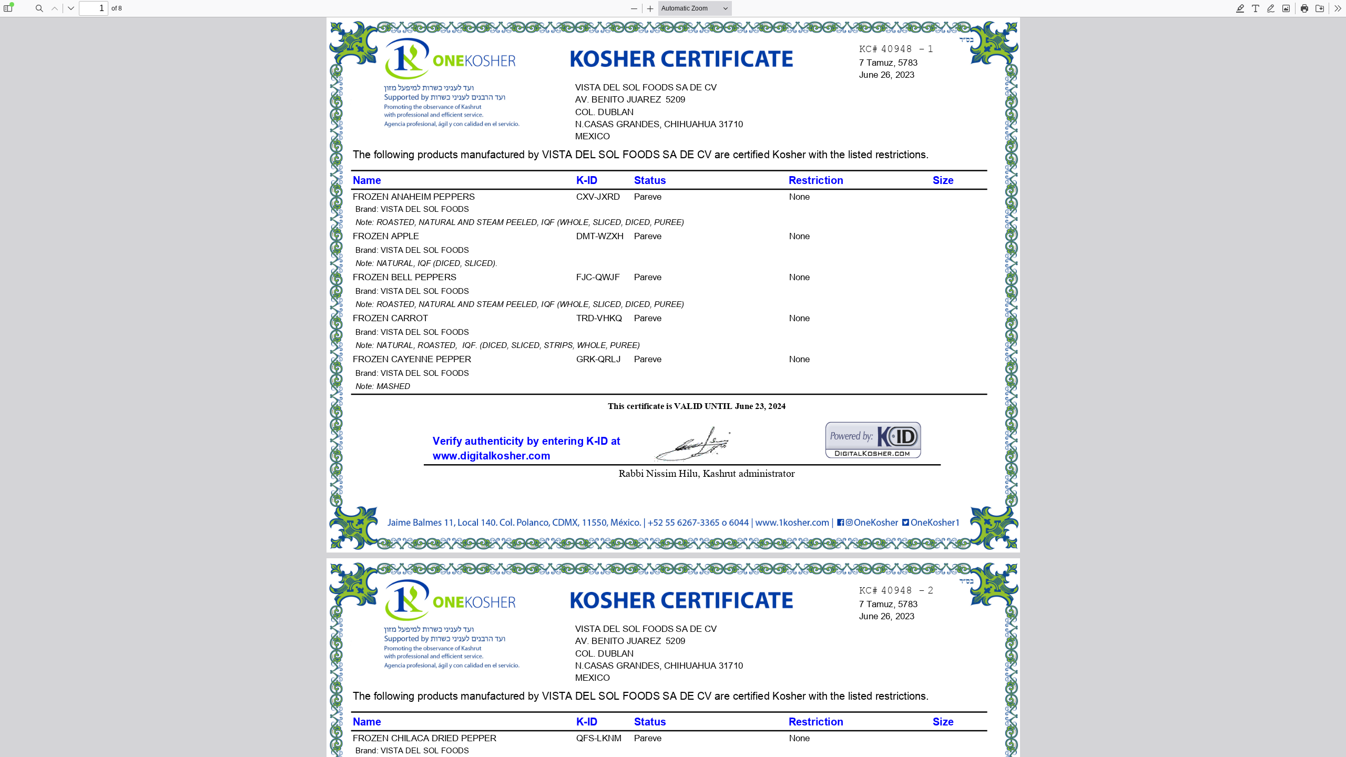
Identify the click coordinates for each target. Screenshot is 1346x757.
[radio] (1240, 8)
